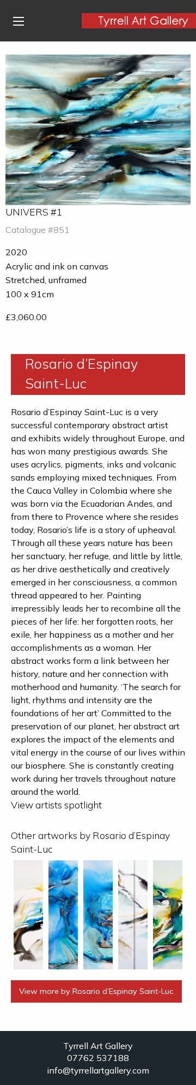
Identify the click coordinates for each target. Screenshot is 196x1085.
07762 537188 (98, 1057)
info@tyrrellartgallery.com (98, 1070)
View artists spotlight (56, 805)
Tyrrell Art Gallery (98, 1045)
